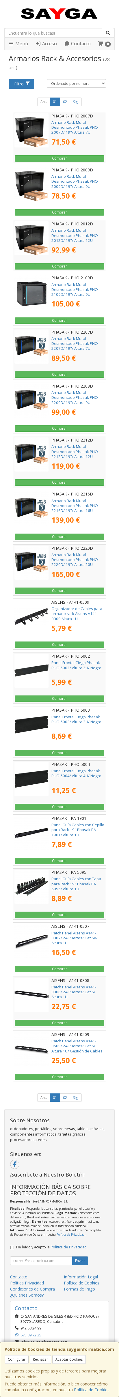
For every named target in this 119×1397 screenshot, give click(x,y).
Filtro (19, 84)
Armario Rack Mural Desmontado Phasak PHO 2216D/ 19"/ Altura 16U (74, 505)
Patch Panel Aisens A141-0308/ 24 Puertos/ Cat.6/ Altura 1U (73, 992)
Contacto (80, 43)
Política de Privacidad (71, 1235)
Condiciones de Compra (32, 1289)
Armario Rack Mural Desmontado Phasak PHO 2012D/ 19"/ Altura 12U (74, 235)
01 (55, 101)
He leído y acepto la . (52, 1247)
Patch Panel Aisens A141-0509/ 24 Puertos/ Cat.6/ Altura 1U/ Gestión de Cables (77, 1046)
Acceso (49, 43)
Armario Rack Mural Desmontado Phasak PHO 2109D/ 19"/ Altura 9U (74, 289)
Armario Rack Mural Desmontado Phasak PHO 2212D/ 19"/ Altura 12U (74, 451)
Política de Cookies (91, 1389)
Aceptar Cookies (69, 1359)
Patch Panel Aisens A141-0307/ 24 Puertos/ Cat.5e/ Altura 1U (74, 938)
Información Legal (81, 1277)
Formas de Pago (79, 1289)
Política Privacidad (27, 1283)
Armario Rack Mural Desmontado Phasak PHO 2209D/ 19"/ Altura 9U (74, 397)
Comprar (59, 158)
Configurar (16, 1359)
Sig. (76, 101)
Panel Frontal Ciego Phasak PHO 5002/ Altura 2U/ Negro (76, 665)
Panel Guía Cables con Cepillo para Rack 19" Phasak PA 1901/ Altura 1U (77, 829)
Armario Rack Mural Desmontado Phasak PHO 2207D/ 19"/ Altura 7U (74, 343)
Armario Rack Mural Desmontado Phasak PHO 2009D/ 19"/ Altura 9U (74, 181)
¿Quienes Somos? (27, 1295)
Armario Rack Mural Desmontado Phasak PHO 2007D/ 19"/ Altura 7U (74, 127)
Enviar (80, 1260)
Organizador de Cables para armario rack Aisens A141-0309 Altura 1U (76, 613)
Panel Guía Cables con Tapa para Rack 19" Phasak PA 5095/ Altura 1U (76, 883)
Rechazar (40, 1359)
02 (65, 101)
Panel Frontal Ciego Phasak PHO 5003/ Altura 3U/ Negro (76, 719)
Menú (21, 43)
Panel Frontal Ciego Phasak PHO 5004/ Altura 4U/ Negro (76, 773)
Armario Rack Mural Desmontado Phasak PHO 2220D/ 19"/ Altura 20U (74, 559)
